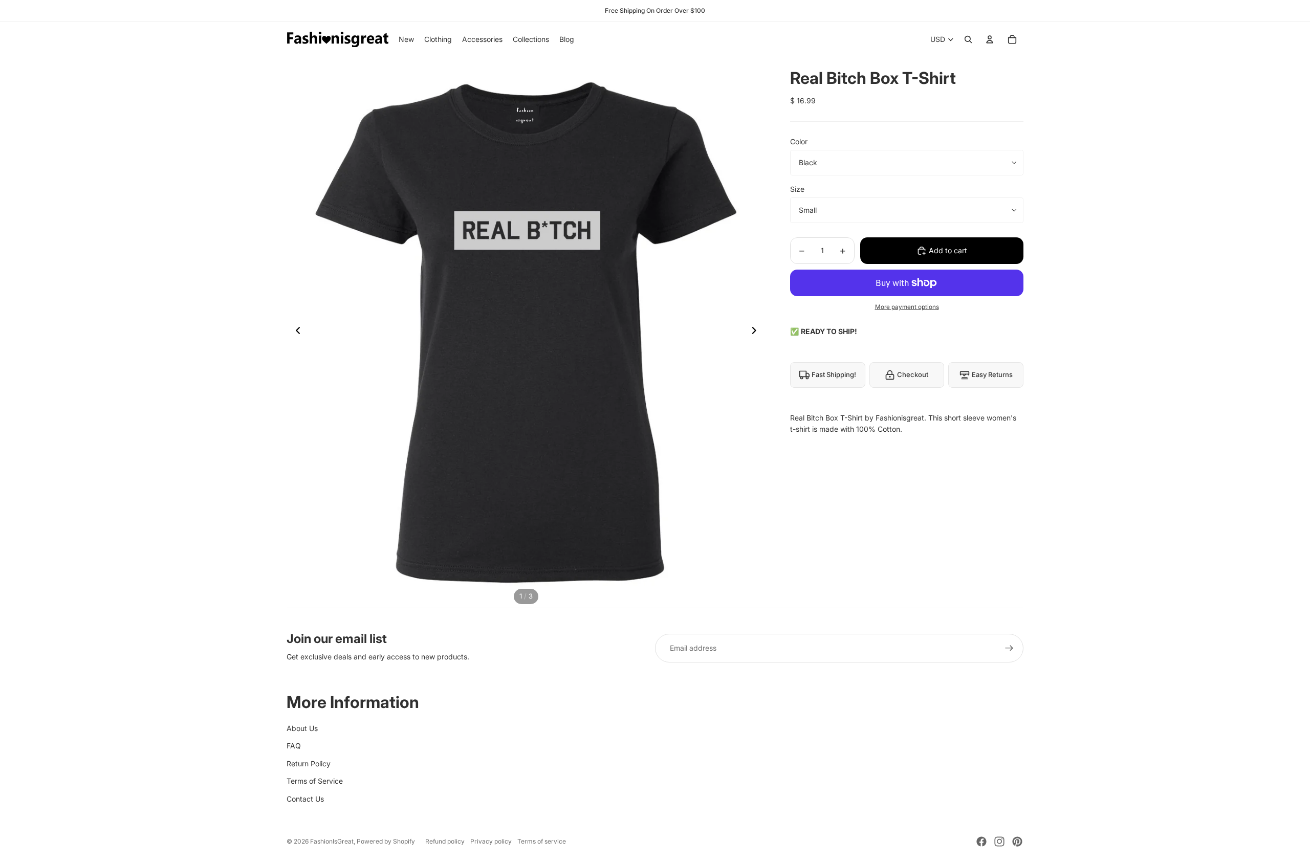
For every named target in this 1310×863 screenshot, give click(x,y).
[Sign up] (1009, 648)
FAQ (294, 745)
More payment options (907, 307)
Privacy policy (491, 841)
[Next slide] (757, 332)
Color (798, 141)
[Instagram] (999, 841)
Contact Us (305, 798)
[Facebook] (981, 841)
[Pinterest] (1017, 841)
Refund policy (445, 841)
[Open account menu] (989, 39)
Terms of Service (315, 781)
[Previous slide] (295, 332)
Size (797, 189)
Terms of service (541, 841)
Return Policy (309, 763)
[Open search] (968, 39)
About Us (302, 728)
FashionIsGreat (332, 841)
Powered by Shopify (386, 841)
